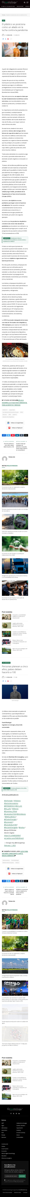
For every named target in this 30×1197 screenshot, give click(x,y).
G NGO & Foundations (8, 6)
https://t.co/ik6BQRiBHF (12, 835)
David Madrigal (15, 860)
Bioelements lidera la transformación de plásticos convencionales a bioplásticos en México (14, 239)
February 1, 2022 (10, 845)
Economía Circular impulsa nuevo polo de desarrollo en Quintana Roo (13, 598)
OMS (10, 414)
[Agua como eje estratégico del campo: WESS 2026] (6, 651)
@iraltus (22, 827)
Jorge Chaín (12, 409)
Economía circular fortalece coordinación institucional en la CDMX (13, 554)
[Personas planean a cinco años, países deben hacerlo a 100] (15, 692)
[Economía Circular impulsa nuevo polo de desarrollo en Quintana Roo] (15, 588)
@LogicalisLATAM (10, 814)
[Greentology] (10, 2)
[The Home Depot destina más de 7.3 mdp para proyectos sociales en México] (15, 1034)
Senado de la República (8, 417)
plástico (15, 414)
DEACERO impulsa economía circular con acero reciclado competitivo (14, 532)
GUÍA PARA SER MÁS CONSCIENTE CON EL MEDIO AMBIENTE (15, 853)
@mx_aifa (7, 809)
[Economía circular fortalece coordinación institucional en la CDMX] (15, 544)
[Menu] (27, 2)
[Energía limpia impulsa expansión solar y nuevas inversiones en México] (15, 966)
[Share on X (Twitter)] (5, 39)
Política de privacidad (18, 1181)
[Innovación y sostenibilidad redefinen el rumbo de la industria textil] (6, 617)
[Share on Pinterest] (8, 39)
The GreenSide (6, 662)
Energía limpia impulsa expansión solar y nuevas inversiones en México (14, 976)
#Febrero (17, 801)
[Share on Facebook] (3, 39)
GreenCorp (20, 6)
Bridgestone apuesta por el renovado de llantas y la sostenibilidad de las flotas (14, 576)
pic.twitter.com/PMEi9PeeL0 (14, 838)
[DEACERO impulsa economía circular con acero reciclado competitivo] (15, 521)
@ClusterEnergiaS (10, 819)
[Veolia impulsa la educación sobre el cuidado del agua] (15, 1011)
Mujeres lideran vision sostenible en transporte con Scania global (19, 641)
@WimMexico (21, 814)
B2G (4, 20)
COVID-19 (5, 409)
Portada (3, 15)
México (17, 862)
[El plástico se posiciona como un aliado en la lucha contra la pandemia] (15, 49)
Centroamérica (6, 860)
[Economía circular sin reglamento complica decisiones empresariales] (15, 477)
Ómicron (5, 414)
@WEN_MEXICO (10, 817)
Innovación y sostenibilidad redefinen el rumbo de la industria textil (19, 616)
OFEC (21, 412)
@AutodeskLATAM (10, 825)
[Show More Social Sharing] (11, 39)
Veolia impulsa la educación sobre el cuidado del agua (15, 1022)
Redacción (9, 35)
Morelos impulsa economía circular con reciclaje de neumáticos (15, 510)
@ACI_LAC (18, 806)
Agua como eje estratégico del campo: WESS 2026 (19, 649)
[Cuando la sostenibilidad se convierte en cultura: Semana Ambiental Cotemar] (6, 634)
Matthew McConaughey (8, 862)
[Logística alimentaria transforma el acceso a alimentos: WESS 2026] (6, 625)
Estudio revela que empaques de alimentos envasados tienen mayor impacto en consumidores (21, 447)
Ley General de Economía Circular (10, 412)
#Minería (15, 809)
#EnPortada (8, 801)
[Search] (25, 2)
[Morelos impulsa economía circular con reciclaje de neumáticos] (15, 499)
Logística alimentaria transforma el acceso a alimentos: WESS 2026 (18, 625)
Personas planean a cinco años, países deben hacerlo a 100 (9, 445)
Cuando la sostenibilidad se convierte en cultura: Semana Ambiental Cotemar (19, 633)
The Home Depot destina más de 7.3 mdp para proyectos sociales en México (14, 1044)
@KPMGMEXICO (9, 806)
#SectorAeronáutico (11, 803)
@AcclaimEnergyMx (11, 827)
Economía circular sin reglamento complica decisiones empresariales (13, 488)
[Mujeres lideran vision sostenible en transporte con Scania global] (6, 642)
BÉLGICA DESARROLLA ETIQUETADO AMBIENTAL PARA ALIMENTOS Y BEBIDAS (14, 402)
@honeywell (8, 822)
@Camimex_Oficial (10, 811)
